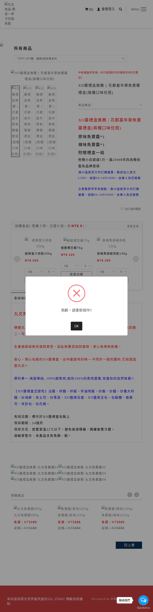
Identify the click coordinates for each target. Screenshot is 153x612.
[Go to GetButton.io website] (143, 608)
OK (76, 326)
